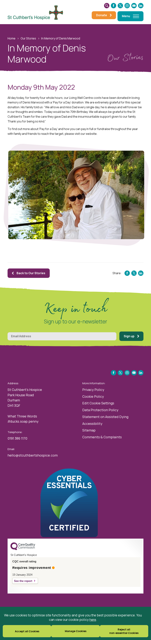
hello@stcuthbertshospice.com (33, 455)
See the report (23, 580)
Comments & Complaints (102, 437)
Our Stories (28, 38)
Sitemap (89, 430)
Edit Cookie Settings (98, 403)
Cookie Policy (93, 396)
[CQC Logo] (22, 549)
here (92, 619)
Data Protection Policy (100, 410)
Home (11, 38)
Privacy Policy (93, 389)
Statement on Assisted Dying (105, 416)
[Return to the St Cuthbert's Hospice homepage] (37, 12)
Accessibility (92, 423)
